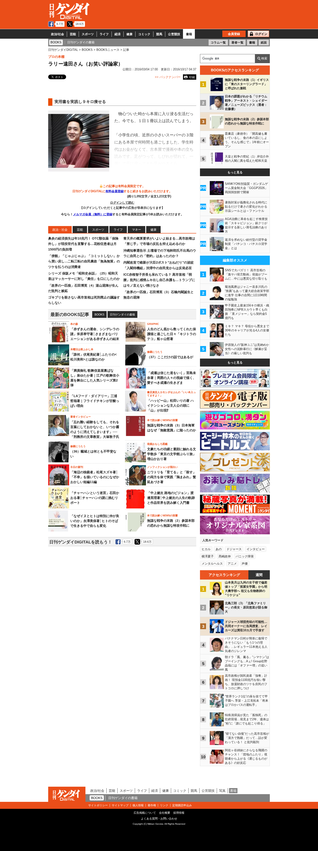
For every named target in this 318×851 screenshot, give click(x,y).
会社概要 (164, 812)
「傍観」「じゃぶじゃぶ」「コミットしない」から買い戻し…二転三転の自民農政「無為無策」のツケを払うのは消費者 (84, 261)
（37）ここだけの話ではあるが (170, 357)
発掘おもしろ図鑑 (157, 444)
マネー (136, 229)
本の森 (74, 324)
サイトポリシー (98, 805)
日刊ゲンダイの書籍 (122, 314)
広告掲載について (145, 812)
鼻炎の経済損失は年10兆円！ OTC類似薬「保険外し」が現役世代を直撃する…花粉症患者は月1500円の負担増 (83, 244)
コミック (144, 34)
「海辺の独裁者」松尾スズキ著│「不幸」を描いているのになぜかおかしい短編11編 (94, 477)
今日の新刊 (76, 467)
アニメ (232, 563)
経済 (118, 34)
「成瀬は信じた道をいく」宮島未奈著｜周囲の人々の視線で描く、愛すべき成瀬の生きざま (171, 377)
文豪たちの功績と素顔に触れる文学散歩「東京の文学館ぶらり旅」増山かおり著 (171, 454)
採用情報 (178, 812)
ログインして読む (122, 202)
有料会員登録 (114, 191)
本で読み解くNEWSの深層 (162, 420)
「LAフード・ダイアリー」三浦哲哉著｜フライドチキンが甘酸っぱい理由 (94, 401)
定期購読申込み (182, 805)
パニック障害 (245, 556)
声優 (245, 563)
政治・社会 (60, 229)
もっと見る (235, 172)
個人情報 (138, 805)
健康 (129, 34)
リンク (164, 805)
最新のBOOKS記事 (70, 314)
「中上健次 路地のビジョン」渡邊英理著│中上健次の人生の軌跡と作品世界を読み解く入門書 (171, 497)
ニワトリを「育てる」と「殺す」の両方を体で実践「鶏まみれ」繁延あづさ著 (171, 477)
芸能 (73, 34)
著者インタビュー (80, 416)
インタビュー (256, 549)
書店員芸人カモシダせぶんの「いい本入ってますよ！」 (171, 394)
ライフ (104, 34)
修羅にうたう (154, 351)
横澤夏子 (208, 556)
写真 (222, 791)
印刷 (192, 77)
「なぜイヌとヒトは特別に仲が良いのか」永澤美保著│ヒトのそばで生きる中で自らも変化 (94, 521)
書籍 (189, 34)
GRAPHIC (153, 324)
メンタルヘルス (212, 563)
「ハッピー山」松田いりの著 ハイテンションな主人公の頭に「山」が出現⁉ (170, 405)
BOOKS (99, 314)
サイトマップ (120, 805)
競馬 (159, 34)
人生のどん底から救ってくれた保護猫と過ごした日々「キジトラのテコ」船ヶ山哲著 (171, 334)
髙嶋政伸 (225, 556)
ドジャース (234, 549)
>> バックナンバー (168, 77)
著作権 (152, 805)
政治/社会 (57, 34)
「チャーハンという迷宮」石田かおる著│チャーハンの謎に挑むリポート (94, 497)
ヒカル (206, 549)
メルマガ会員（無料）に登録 (92, 214)
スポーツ (88, 34)
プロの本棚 (56, 56)
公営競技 (174, 34)
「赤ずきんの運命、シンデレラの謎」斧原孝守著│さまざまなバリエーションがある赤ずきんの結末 (94, 334)
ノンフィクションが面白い (162, 467)
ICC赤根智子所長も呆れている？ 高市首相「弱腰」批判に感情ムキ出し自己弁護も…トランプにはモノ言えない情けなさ (159, 280)
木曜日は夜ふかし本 (81, 349)
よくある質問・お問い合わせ (159, 818)
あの (219, 549)
